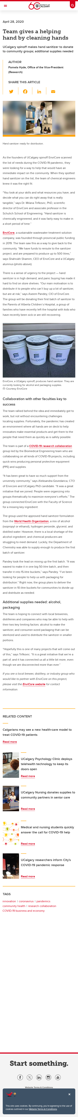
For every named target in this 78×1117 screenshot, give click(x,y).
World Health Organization (31, 521)
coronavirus (26, 901)
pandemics (43, 901)
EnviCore (9, 233)
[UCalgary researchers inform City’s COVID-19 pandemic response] (11, 866)
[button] (13, 90)
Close (69, 1096)
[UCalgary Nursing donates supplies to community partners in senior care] (11, 798)
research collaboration (42, 906)
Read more (10, 742)
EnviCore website (34, 684)
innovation (9, 901)
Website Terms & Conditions (43, 1109)
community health (14, 906)
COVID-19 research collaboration (50, 446)
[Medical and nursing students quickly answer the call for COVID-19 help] (11, 833)
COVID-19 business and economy (24, 911)
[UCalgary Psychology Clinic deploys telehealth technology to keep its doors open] (11, 765)
